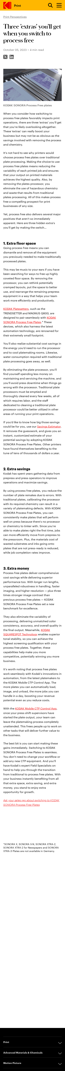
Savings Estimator (49, 426)
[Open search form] (48, 5)
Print (17, 5)
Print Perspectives (15, 16)
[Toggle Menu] (57, 5)
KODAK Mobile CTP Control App (36, 708)
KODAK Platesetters (16, 308)
